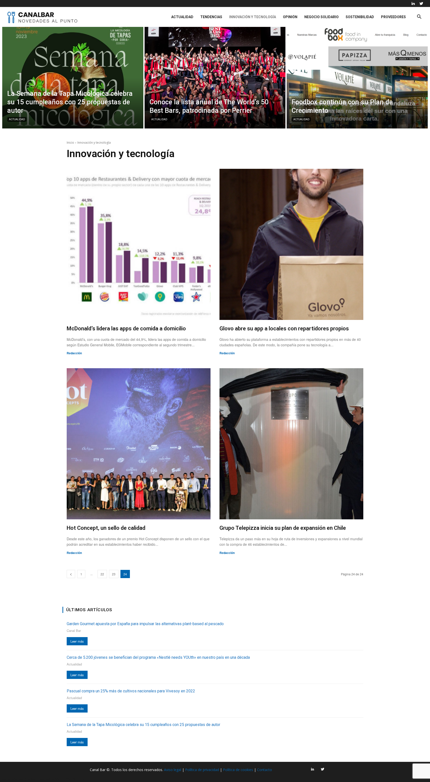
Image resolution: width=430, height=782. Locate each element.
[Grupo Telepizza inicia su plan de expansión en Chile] (291, 443)
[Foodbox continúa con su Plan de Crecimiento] (357, 77)
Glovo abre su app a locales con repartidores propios (284, 328)
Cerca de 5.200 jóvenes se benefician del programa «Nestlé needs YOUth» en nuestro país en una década (158, 657)
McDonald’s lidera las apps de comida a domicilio (126, 328)
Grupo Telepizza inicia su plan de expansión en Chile (282, 528)
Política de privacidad (202, 769)
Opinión (290, 17)
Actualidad (182, 17)
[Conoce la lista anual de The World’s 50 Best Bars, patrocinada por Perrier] (215, 77)
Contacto (264, 769)
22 (102, 574)
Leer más (77, 641)
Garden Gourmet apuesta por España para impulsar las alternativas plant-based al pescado (145, 623)
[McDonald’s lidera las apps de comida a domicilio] (139, 244)
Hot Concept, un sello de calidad (106, 528)
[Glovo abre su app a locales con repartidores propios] (291, 244)
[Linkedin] (413, 3)
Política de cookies (238, 769)
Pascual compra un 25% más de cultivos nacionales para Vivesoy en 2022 (131, 691)
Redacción (74, 353)
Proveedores (393, 17)
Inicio (70, 142)
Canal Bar (74, 630)
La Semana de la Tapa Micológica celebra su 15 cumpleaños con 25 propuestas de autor (143, 724)
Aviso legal (172, 769)
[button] (419, 17)
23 (113, 574)
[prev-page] (71, 574)
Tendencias (211, 17)
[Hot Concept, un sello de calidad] (139, 443)
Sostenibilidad (360, 17)
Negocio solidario (321, 17)
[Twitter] (421, 3)
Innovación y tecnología (252, 17)
